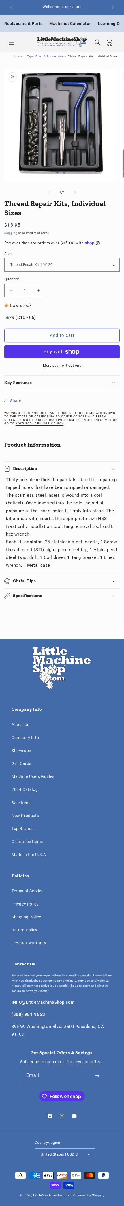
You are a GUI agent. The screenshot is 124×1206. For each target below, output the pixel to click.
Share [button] (15, 400)
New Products (25, 815)
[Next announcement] (113, 7)
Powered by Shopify (88, 1195)
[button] (11, 42)
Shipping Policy (26, 917)
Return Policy (24, 930)
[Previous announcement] (10, 7)
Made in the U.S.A (29, 854)
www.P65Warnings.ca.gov (40, 423)
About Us (20, 724)
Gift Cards (21, 763)
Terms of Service (28, 891)
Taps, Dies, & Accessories (45, 56)
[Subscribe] (97, 1075)
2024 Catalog (25, 789)
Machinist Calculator (70, 23)
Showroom (22, 750)
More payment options (62, 366)
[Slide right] (74, 192)
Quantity (11, 279)
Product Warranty (29, 943)
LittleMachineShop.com (52, 1195)
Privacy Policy (25, 904)
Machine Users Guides (33, 776)
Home (18, 56)
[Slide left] (49, 192)
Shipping (11, 233)
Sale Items (22, 802)
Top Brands (23, 828)
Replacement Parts (23, 23)
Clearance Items (27, 841)
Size (8, 254)
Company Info (25, 737)
